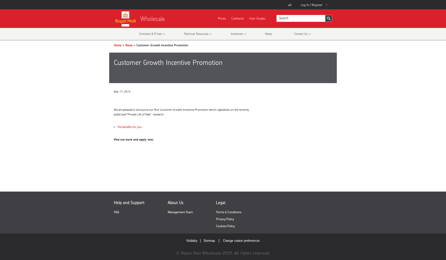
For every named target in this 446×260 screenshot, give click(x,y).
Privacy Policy (225, 219)
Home (118, 45)
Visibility (191, 240)
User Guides (257, 18)
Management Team (180, 212)
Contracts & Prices (150, 34)
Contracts (237, 18)
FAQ (116, 212)
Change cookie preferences (241, 240)
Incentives (237, 34)
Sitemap (209, 240)
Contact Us (300, 34)
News (268, 34)
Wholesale (152, 19)
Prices (222, 18)
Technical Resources (196, 34)
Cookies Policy (225, 226)
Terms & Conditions (228, 212)
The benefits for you (129, 127)
